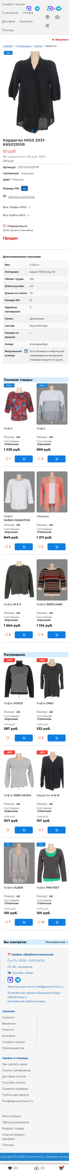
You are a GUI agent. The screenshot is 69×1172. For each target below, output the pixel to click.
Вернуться (61, 39)
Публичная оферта (15, 1098)
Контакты (26, 21)
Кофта (8, 431)
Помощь (8, 30)
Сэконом (8, 1020)
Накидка (43, 519)
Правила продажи (15, 1092)
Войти (57, 9)
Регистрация (11, 1119)
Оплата (28, 13)
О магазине (10, 13)
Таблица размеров (15, 1125)
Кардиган (43, 798)
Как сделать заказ (14, 1067)
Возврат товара (13, 1131)
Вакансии (9, 1026)
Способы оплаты (13, 1085)
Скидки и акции (13, 4)
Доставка (8, 21)
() (15, 1168)
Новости (8, 1032)
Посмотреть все (56, 945)
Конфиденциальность (17, 1104)
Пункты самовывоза (16, 1073)
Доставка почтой (14, 1079)
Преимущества (13, 1051)
